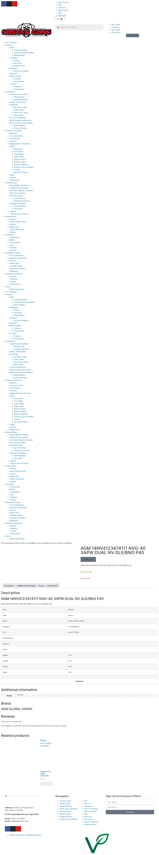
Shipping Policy (66, 806)
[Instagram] (9, 3)
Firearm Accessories (13, 131)
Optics (12, 146)
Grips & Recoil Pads (18, 222)
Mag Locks (14, 227)
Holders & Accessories (19, 188)
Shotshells (14, 105)
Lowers (13, 224)
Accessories (19, 81)
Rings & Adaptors (21, 164)
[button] (88, 559)
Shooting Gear (11, 183)
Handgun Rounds (21, 99)
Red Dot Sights (20, 162)
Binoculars (18, 149)
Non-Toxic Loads (21, 112)
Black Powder (15, 76)
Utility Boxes (15, 284)
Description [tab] (9, 586)
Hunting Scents (16, 266)
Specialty (13, 73)
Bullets (12, 240)
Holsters (13, 141)
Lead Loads (19, 110)
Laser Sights (19, 154)
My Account (63, 2)
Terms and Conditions (69, 809)
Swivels (13, 177)
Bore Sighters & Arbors (19, 185)
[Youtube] (14, 3)
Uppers (13, 232)
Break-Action (19, 66)
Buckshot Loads (20, 107)
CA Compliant (11, 42)
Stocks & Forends (17, 229)
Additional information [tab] (26, 586)
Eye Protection (20, 198)
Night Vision (19, 157)
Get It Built (115, 24)
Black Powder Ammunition (20, 120)
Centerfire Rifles (20, 50)
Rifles (12, 47)
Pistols (16, 60)
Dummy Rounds (20, 128)
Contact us (115, 27)
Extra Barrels (15, 138)
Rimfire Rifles (19, 55)
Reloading (9, 235)
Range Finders (20, 159)
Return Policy (65, 803)
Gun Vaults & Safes (17, 193)
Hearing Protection (22, 201)
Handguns (14, 58)
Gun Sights (18, 151)
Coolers (13, 281)
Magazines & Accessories (20, 144)
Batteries (13, 133)
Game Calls (14, 263)
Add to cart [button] (46, 784)
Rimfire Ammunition (18, 102)
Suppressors (15, 180)
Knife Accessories (17, 289)
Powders (13, 248)
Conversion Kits (16, 136)
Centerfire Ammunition (19, 94)
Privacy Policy (65, 801)
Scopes (17, 170)
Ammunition (10, 92)
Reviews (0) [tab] (52, 586)
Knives (8, 287)
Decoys (13, 261)
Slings (12, 175)
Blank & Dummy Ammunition (21, 123)
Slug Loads (18, 115)
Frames (13, 219)
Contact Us (88, 806)
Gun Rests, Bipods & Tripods (21, 190)
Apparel (13, 276)
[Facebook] (3, 3)
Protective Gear (16, 196)
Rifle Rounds (19, 97)
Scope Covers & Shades (24, 167)
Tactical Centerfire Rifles (24, 53)
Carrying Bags (20, 206)
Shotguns (13, 68)
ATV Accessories (16, 255)
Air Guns (13, 84)
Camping (13, 279)
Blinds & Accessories (18, 258)
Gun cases (18, 209)
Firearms (8, 45)
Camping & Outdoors (14, 274)
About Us (62, 7)
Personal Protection (18, 268)
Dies (11, 245)
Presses (13, 250)
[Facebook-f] (7, 829)
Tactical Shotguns (21, 71)
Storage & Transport (18, 203)
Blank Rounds (19, 125)
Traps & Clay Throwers (19, 214)
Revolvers (18, 63)
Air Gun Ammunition (18, 118)
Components (15, 242)
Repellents (14, 271)
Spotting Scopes (21, 172)
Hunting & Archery (12, 253)
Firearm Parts (10, 216)
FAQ (60, 5)
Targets (13, 211)
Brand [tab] (41, 586)
